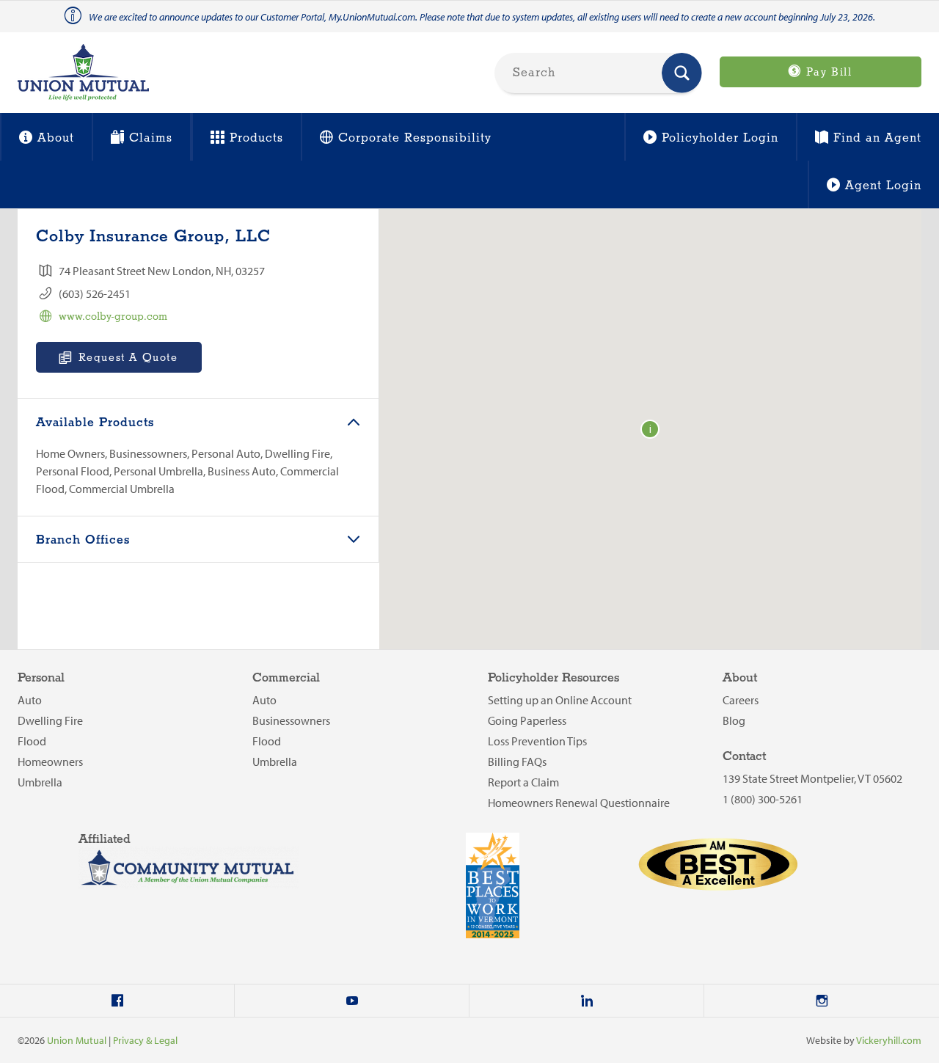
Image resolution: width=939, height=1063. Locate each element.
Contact (744, 757)
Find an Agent (877, 138)
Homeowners (50, 761)
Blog (734, 720)
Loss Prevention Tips (537, 741)
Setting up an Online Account (560, 700)
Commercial (286, 678)
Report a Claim (523, 782)
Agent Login (883, 186)
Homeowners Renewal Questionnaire (579, 802)
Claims (150, 138)
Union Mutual (76, 1040)
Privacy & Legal (145, 1040)
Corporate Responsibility (415, 138)
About (55, 138)
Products (256, 138)
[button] (650, 429)
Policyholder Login (720, 138)
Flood (32, 741)
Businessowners (291, 720)
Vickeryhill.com (888, 1040)
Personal (41, 678)
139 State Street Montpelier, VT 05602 (812, 778)
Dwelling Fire (50, 720)
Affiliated (104, 839)
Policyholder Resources (553, 678)
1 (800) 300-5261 (763, 799)
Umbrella (40, 782)
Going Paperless (527, 720)
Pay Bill (827, 73)
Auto (30, 700)
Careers (741, 700)
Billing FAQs (517, 761)
